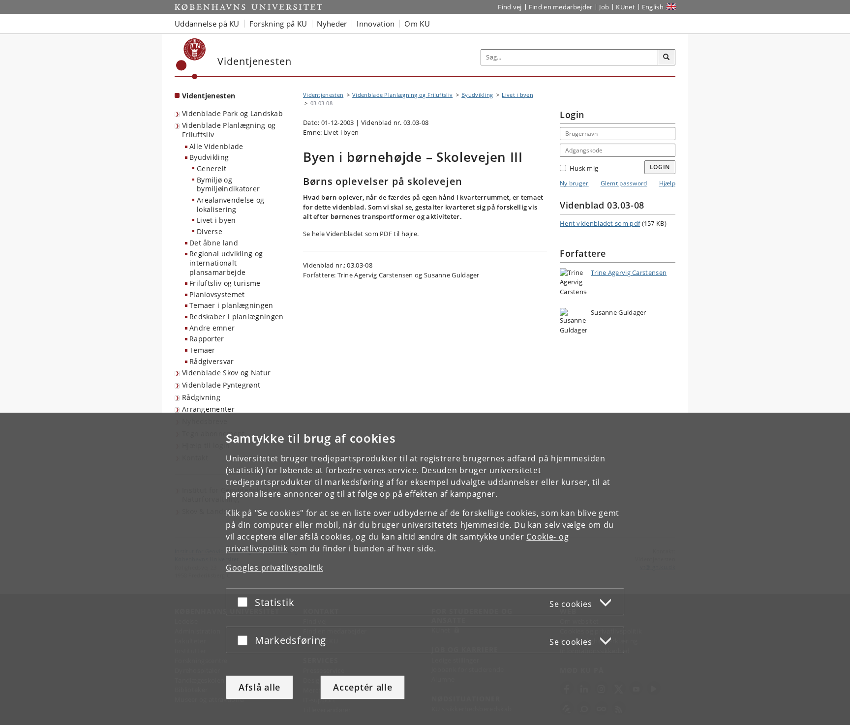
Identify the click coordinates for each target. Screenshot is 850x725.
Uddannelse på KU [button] (207, 24)
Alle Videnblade (216, 146)
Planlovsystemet (217, 294)
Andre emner (212, 327)
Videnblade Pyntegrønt (221, 385)
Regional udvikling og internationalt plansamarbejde (226, 262)
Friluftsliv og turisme (225, 283)
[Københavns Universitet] (191, 58)
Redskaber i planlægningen (236, 316)
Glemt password (624, 183)
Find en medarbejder (561, 6)
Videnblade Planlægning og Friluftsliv (229, 130)
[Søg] (666, 57)
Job (604, 6)
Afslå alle (259, 687)
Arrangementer (208, 409)
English (653, 6)
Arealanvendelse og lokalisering (230, 204)
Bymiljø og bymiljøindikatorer (228, 184)
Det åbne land (213, 242)
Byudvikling (209, 157)
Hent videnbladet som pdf (600, 223)
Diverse (209, 231)
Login (660, 167)
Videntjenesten (208, 95)
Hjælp (667, 183)
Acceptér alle (362, 687)
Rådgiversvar (211, 361)
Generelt (211, 168)
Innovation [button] (376, 24)
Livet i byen (216, 220)
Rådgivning (201, 397)
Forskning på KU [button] (278, 24)
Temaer (202, 350)
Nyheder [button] (332, 24)
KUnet (625, 6)
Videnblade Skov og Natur (226, 372)
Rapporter (206, 338)
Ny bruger (574, 183)
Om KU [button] (417, 24)
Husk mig (584, 168)
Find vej (509, 6)
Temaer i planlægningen (231, 305)
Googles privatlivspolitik (274, 567)
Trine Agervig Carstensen (629, 272)
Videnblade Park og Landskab (232, 113)
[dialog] (425, 569)
